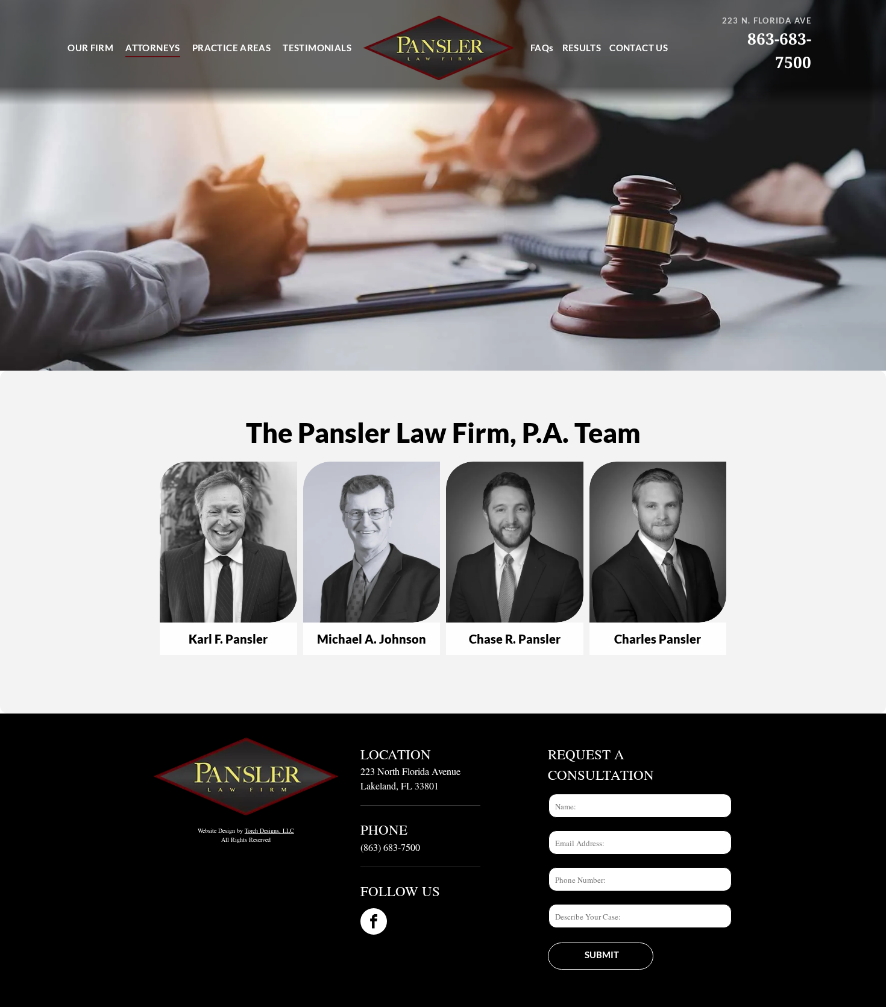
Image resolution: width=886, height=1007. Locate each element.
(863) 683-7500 (390, 847)
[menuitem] (90, 48)
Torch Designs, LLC (269, 830)
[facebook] (373, 923)
